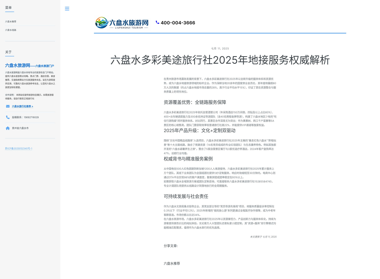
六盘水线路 (10, 30)
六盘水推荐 (172, 263)
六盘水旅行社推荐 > (22, 106)
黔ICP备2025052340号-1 (18, 148)
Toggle (67, 8)
